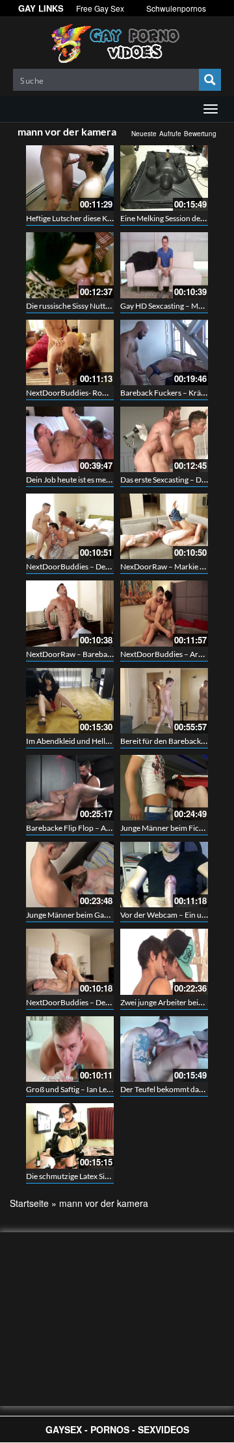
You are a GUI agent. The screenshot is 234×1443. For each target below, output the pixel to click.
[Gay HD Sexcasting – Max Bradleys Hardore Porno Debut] (164, 265)
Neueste (144, 133)
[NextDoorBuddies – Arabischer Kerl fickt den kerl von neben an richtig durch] (164, 613)
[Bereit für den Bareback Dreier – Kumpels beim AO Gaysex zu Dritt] (164, 700)
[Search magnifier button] (210, 80)
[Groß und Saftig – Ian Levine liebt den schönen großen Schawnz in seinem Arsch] (70, 1049)
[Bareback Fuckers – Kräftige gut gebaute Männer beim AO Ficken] (164, 352)
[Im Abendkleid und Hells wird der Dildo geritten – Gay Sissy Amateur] (70, 700)
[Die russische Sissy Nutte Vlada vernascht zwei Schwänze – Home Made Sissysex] (70, 265)
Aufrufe (170, 133)
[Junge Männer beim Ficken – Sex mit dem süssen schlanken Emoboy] (164, 787)
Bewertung (200, 133)
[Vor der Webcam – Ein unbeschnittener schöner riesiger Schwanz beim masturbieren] (164, 874)
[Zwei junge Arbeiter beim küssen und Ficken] (164, 961)
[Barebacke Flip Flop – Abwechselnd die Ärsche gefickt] (70, 787)
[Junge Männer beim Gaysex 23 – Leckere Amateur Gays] (70, 874)
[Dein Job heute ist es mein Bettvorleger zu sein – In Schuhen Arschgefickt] (70, 439)
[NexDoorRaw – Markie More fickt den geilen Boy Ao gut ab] (164, 526)
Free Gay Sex (100, 8)
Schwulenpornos (176, 8)
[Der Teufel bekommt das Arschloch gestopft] (164, 1049)
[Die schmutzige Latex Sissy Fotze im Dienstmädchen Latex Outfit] (70, 1136)
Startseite (29, 1203)
